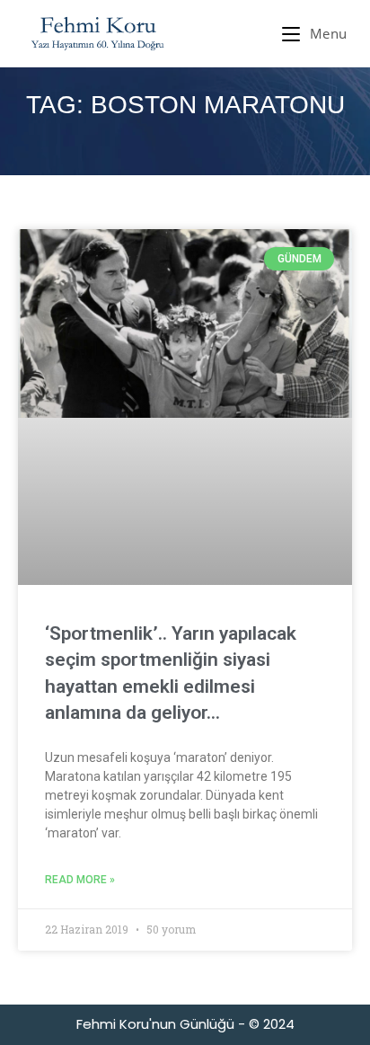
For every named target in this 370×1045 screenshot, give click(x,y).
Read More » (80, 879)
